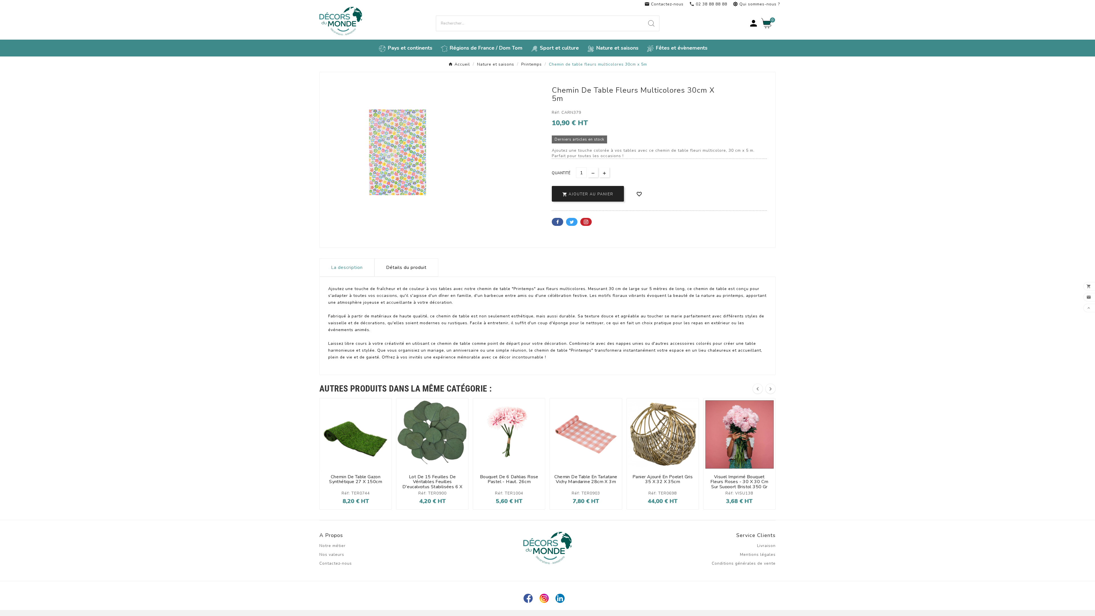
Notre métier (332, 545)
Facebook (557, 222)
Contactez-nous (664, 4)
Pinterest (586, 222)
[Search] (651, 23)
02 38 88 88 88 (708, 4)
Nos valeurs (331, 554)
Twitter (571, 222)
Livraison (766, 545)
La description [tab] (347, 267)
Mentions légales (758, 554)
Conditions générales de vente (744, 563)
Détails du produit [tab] (406, 267)
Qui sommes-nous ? (756, 4)
